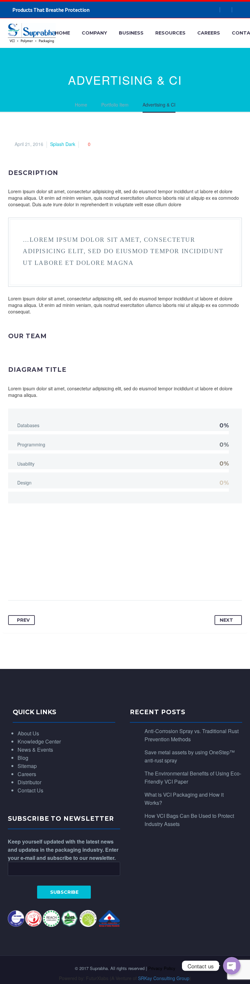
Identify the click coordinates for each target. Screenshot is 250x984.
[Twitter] (26, 580)
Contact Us (30, 790)
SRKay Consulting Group (163, 978)
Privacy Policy (161, 968)
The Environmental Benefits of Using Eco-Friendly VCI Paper (193, 777)
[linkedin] (226, 9)
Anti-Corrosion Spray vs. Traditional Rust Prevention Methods (192, 735)
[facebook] (214, 9)
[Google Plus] (38, 580)
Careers (208, 33)
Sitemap (27, 766)
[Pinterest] (51, 580)
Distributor (29, 782)
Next (226, 620)
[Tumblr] (63, 580)
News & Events (35, 749)
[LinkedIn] (75, 580)
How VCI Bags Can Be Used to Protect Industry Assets (189, 820)
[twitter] (238, 9)
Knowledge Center (39, 741)
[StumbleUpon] (88, 580)
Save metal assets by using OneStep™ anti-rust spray (190, 756)
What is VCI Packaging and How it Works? (184, 798)
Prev (23, 620)
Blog (23, 757)
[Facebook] (14, 580)
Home (62, 33)
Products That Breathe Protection (51, 10)
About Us (28, 733)
